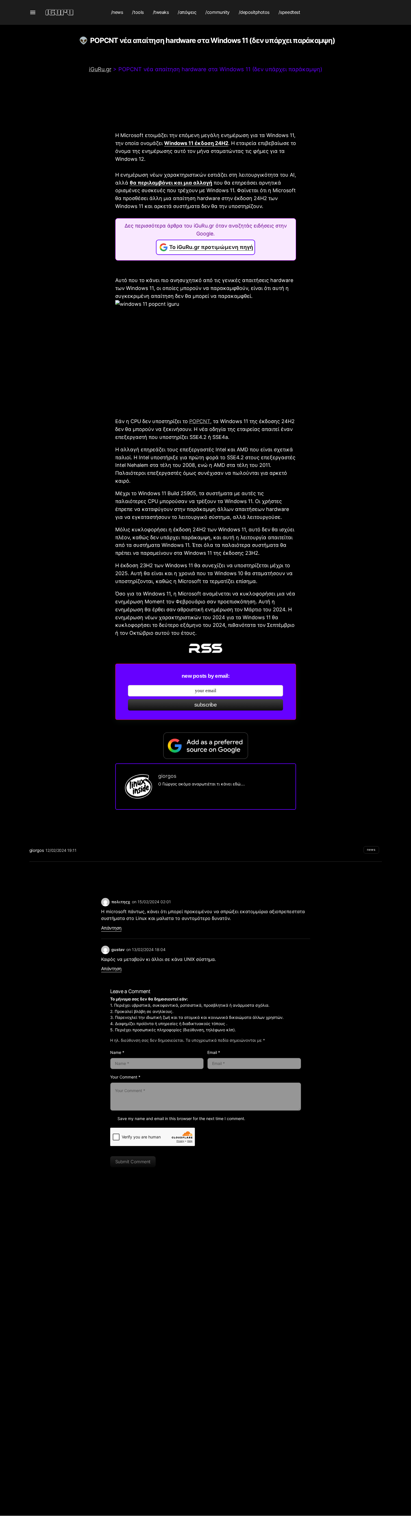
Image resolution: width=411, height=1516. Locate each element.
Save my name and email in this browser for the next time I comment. (181, 1118)
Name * (117, 1052)
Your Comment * (125, 1077)
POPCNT (199, 421)
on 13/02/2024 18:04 (146, 949)
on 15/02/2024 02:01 (151, 901)
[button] (32, 12)
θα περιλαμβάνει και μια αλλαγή (171, 183)
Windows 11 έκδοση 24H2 (196, 143)
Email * (213, 1052)
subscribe (205, 705)
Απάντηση (111, 928)
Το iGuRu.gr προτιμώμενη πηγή (211, 247)
